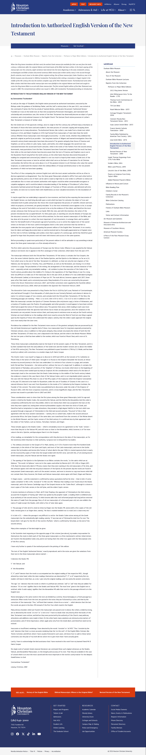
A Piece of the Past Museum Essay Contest (116, 236)
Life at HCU (107, 10)
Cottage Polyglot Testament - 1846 (121, 114)
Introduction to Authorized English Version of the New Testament (120, 146)
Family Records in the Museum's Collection (117, 196)
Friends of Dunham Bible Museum (118, 208)
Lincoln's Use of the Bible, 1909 (119, 170)
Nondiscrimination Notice (19, 751)
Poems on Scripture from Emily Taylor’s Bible (119, 175)
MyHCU (132, 4)
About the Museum (113, 72)
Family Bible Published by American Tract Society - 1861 (120, 135)
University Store (88, 717)
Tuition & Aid (58, 713)
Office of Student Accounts (121, 731)
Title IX (32, 751)
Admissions (57, 717)
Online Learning (58, 728)
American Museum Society (113, 232)
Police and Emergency (90, 728)
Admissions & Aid (87, 10)
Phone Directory (117, 720)
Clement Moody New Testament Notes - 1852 (119, 120)
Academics (68, 10)
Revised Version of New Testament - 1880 (118, 152)
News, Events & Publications (121, 713)
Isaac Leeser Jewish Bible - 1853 (121, 125)
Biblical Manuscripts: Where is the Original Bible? (74, 692)
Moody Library (87, 713)
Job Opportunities (88, 731)
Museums (64, 46)
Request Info (95, 4)
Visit (83, 4)
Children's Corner (112, 191)
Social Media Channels (119, 709)
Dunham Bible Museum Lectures (117, 79)
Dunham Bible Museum (32, 56)
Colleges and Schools (89, 720)
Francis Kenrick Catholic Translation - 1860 (118, 129)
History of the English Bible (37, 692)
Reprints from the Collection (52, 56)
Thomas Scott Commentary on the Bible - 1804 (121, 101)
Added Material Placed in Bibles (119, 180)
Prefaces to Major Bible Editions (75, 56)
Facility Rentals (116, 728)
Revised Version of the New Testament (115, 692)
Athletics (107, 4)
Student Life (57, 724)
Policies (39, 751)
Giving (124, 4)
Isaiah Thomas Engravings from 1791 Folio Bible (119, 158)
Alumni (116, 4)
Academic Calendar (89, 709)
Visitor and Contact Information (117, 215)
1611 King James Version (119, 90)
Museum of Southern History (114, 228)
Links (107, 211)
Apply (74, 4)
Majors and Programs (61, 709)
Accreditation (56, 751)
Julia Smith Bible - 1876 (118, 140)
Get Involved (78, 46)
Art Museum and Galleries (113, 219)
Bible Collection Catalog (114, 200)
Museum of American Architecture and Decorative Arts (117, 223)
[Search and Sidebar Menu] (131, 10)
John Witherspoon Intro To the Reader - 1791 (121, 95)
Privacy (47, 751)
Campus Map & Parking (90, 724)
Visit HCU (56, 720)
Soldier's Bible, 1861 (115, 163)
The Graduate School (61, 731)
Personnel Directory (118, 724)
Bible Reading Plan (112, 187)
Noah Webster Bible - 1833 (119, 109)
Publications (110, 204)
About (121, 10)
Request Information (118, 717)
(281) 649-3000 (20, 720)
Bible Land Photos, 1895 (117, 167)
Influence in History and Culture (117, 184)
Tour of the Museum (113, 76)
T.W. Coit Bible (115, 106)
